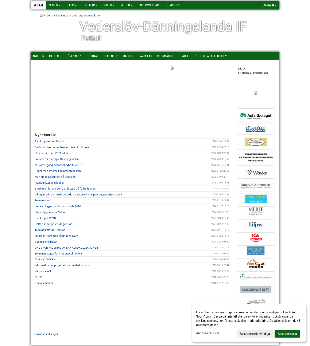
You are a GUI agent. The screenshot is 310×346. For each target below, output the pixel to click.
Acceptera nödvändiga (255, 333)
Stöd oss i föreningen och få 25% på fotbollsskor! (65, 188)
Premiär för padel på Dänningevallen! (57, 159)
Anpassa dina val (207, 333)
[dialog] (249, 323)
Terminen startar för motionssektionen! (58, 253)
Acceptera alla (287, 333)
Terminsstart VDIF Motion (50, 230)
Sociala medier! (44, 283)
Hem (39, 5)
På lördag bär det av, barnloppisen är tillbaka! (62, 147)
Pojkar (90, 5)
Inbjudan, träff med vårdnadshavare (56, 235)
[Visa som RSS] (172, 69)
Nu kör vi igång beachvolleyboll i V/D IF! (59, 165)
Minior (108, 5)
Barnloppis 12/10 (45, 218)
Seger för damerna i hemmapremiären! (58, 170)
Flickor (71, 5)
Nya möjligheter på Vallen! (50, 212)
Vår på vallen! (43, 271)
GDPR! (38, 277)
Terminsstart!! (43, 200)
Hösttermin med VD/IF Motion (53, 153)
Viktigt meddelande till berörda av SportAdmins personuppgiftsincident (78, 194)
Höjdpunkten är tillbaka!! (49, 182)
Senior (53, 5)
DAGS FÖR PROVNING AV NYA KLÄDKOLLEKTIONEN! (66, 247)
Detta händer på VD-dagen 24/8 (54, 224)
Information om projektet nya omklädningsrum (63, 265)
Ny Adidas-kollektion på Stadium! (55, 176)
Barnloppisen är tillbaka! (49, 141)
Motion (125, 5)
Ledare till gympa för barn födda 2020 (58, 206)
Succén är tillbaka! (46, 241)
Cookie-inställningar (46, 334)
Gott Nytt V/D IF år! (46, 259)
